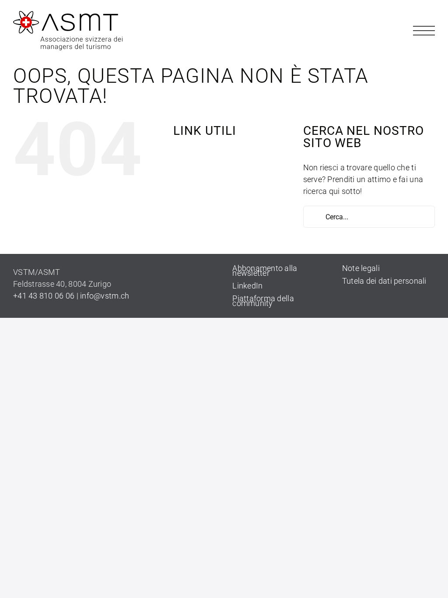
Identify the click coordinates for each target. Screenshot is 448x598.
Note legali (361, 268)
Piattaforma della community (263, 301)
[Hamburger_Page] (424, 23)
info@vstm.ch (104, 295)
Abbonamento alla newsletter (264, 271)
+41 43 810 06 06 (43, 295)
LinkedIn (247, 285)
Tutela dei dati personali (384, 280)
